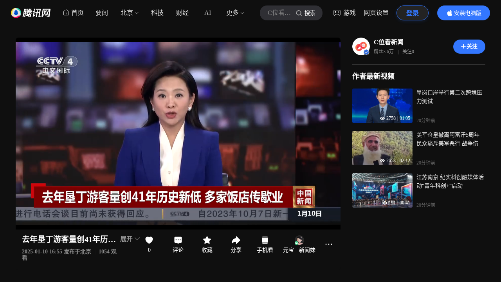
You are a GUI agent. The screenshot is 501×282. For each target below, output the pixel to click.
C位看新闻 (389, 42)
